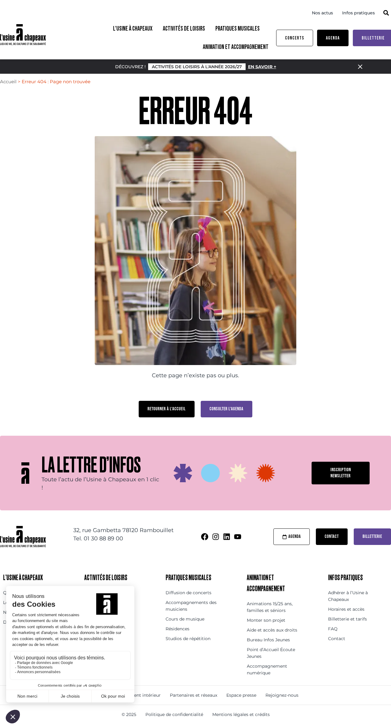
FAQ (333, 629)
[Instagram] (215, 536)
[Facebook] (204, 536)
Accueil (8, 81)
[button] (386, 13)
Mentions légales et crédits (241, 714)
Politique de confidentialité (174, 714)
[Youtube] (237, 536)
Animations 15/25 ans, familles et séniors (270, 607)
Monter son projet (266, 620)
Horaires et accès (346, 609)
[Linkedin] (226, 536)
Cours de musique (185, 619)
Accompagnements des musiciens (191, 606)
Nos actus (322, 13)
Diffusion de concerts (188, 592)
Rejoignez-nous (281, 695)
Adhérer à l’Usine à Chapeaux (348, 596)
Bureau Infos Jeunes (268, 640)
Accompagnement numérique (267, 669)
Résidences (177, 629)
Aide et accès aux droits (272, 630)
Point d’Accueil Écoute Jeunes (271, 653)
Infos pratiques (358, 13)
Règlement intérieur (139, 695)
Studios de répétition (188, 638)
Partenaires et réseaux (193, 695)
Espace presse (241, 695)
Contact (336, 638)
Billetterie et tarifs (347, 619)
